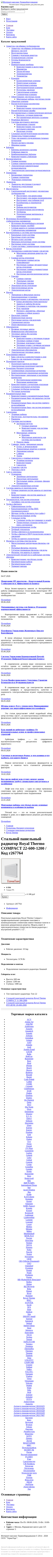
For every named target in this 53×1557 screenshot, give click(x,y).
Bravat (29, 1070)
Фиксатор (29, 1480)
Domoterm (29, 1111)
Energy (29, 1130)
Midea (29, 1231)
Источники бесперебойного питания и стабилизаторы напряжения (23, 220)
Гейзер (29, 1427)
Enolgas (29, 1132)
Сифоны (20, 453)
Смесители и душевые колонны (25, 458)
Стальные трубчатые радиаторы (25, 389)
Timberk (29, 1355)
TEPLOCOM (29, 1342)
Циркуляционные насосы (22, 324)
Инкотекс (29, 1434)
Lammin (29, 1220)
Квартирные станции (25, 124)
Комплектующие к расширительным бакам (30, 396)
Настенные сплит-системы (23, 244)
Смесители (21, 465)
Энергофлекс (29, 1487)
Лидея (29, 1441)
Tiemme (29, 1353)
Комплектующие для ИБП (22, 226)
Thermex (29, 1351)
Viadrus (29, 1376)
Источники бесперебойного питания (27, 223)
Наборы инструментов (26, 207)
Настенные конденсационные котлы (32, 274)
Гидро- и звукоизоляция (26, 446)
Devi (29, 1105)
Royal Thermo (12, 832)
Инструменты (12, 189)
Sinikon (29, 1312)
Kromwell (29, 1213)
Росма (29, 1452)
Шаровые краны (18, 145)
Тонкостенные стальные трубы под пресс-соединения (31, 523)
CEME (29, 1084)
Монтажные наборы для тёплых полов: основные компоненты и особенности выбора (24, 806)
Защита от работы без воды (28, 304)
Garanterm (29, 1151)
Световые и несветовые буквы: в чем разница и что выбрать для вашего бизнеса (25, 756)
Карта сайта (11, 37)
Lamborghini (29, 1217)
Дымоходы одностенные (22, 186)
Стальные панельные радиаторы (25, 387)
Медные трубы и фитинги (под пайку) (28, 513)
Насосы (9, 292)
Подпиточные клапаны (26, 85)
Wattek (29, 1385)
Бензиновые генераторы (22, 175)
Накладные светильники (27, 479)
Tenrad (29, 1339)
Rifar (29, 1289)
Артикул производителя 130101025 (29, 1406)
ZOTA (29, 1399)
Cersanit (29, 1086)
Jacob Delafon (29, 1190)
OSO (29, 1263)
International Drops (29, 1185)
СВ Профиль (29, 1464)
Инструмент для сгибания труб (30, 200)
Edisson (29, 1121)
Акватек (29, 1404)
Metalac (29, 1229)
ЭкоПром (29, 1484)
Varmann (29, 1374)
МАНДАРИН (29, 1443)
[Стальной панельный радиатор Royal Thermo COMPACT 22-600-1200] (11, 883)
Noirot (29, 1254)
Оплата (9, 32)
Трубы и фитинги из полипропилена (27, 532)
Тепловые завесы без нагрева (24, 334)
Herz (29, 1176)
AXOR (29, 1052)
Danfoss (29, 1095)
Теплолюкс (29, 1468)
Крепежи (26, 435)
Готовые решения (29, 426)
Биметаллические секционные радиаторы (29, 373)
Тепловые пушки (18, 336)
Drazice (29, 1114)
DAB (29, 1091)
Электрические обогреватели (24, 350)
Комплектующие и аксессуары (29, 67)
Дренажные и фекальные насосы (25, 295)
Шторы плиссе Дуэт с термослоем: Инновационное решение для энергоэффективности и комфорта (24, 707)
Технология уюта (29, 1473)
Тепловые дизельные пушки (28, 343)
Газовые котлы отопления (22, 258)
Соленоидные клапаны (26, 94)
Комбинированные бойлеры (23, 154)
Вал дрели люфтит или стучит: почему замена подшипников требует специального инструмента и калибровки (25, 781)
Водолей (29, 1422)
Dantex (29, 1098)
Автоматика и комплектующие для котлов (29, 251)
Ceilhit (29, 1082)
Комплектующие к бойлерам (24, 156)
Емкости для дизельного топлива (25, 359)
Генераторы (11, 173)
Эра (29, 1489)
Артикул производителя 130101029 (29, 1413)
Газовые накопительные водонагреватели (29, 163)
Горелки (15, 276)
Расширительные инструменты (30, 209)
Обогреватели (12, 327)
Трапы (19, 456)
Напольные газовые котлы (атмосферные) (28, 261)
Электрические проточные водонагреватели (30, 170)
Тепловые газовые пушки (27, 341)
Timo (29, 1358)
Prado (29, 1273)
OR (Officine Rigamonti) (29, 1261)
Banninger (29, 1059)
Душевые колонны (24, 460)
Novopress (29, 1256)
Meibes (29, 1227)
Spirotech (29, 1321)
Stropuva (29, 1330)
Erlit (29, 1135)
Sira (29, 1314)
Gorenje (29, 1162)
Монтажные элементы (26, 433)
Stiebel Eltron (29, 1326)
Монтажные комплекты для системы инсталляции (34, 438)
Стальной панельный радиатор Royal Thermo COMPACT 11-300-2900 (26, 999)
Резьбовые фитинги (20, 120)
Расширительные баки (16, 394)
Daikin (29, 1093)
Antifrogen (29, 1026)
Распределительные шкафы (23, 110)
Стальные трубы (18, 518)
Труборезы (21, 212)
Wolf (29, 1392)
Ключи (19, 205)
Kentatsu (29, 1199)
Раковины (15, 419)
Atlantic (29, 1045)
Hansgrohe (29, 1174)
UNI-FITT (29, 1360)
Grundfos (29, 1167)
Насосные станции (19, 315)
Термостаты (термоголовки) (23, 136)
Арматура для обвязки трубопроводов (23, 46)
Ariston (29, 1040)
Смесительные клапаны (26, 92)
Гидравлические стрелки (22, 58)
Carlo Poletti (29, 1079)
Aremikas (29, 1038)
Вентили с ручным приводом (29, 115)
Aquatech (29, 1031)
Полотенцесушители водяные (24, 364)
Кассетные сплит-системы (22, 237)
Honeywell (29, 1178)
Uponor (29, 1365)
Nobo (29, 1250)
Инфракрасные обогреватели (24, 331)
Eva (29, 1141)
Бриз (29, 1420)
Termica (29, 1344)
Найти (4, 14)
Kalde (29, 1194)
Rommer (29, 1296)
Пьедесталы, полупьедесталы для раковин (29, 417)
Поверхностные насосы (21, 318)
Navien (29, 1238)
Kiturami (29, 1204)
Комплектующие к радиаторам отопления (29, 384)
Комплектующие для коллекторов (31, 108)
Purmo (29, 1277)
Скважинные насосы (20, 322)
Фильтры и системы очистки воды (21, 541)
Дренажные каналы (25, 451)
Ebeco (29, 1118)
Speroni (29, 1319)
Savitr (29, 1305)
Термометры (21, 76)
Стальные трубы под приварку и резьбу (33, 520)
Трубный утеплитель (20, 529)
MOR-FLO (29, 1236)
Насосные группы (24, 131)
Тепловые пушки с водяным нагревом (33, 345)
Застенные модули (24, 423)
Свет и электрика (13, 472)
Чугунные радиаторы (20, 391)
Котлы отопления (14, 249)
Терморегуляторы (19, 566)
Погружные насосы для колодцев (26, 320)
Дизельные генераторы (21, 179)
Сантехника (11, 412)
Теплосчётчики (23, 71)
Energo (29, 1128)
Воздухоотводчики (19, 53)
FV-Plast (29, 1148)
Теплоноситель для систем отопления (22, 499)
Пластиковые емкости (15, 354)
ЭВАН (29, 1482)
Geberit (29, 1155)
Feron (29, 1144)
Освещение (16, 474)
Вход (8, 19)
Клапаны (15, 78)
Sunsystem (29, 1332)
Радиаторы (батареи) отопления (20, 368)
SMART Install (29, 1316)
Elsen (29, 1125)
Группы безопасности (20, 60)
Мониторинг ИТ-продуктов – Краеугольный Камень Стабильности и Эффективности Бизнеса (25, 582)
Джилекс (29, 1429)
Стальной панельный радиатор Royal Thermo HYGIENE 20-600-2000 (26, 1004)
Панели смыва (22, 442)
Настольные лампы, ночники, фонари (33, 481)
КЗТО (29, 1436)
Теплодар (29, 1466)
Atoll (29, 1047)
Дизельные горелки (25, 281)
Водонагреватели (13, 159)
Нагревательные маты (21, 564)
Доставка (10, 30)
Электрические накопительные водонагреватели (25, 167)
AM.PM (29, 1024)
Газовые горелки (23, 278)
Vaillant (29, 1367)
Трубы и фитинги (14, 504)
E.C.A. (29, 1116)
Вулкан (29, 1425)
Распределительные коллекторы (25, 104)
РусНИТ (29, 1457)
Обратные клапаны (19, 101)
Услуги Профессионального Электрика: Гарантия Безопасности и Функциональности (24, 681)
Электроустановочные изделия (24, 486)
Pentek (29, 1270)
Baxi (29, 1061)
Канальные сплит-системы (23, 235)
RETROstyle (29, 1286)
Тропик (29, 1477)
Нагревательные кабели (21, 562)
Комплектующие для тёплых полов (26, 559)
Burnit (29, 1077)
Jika (29, 1192)
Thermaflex (29, 1349)
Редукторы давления (25, 90)
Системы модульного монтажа (24, 122)
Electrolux (29, 1123)
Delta (29, 1102)
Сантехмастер (29, 1461)
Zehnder (29, 1397)
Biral (29, 1063)
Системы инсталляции (21, 421)
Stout (29, 1328)
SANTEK (29, 1303)
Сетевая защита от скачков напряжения (28, 228)
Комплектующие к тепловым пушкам (33, 338)
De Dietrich (29, 1100)
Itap (29, 1187)
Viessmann (29, 1381)
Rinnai (29, 1291)
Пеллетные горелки (25, 283)
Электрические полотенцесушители (27, 366)
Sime (29, 1309)
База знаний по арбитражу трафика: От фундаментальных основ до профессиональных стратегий (23, 732)
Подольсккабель (29, 1448)
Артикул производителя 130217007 (29, 1415)
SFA (29, 1307)
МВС (29, 1445)
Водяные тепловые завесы (22, 329)
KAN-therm (29, 1197)
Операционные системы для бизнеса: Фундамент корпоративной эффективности (24, 608)
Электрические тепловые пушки (30, 348)
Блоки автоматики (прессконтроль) (31, 301)
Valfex (29, 1369)
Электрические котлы (20, 290)
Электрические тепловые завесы (25, 352)
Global (29, 1160)
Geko (29, 1158)
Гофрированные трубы (21, 506)
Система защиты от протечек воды (21, 488)
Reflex (29, 1282)
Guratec (29, 1169)
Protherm (29, 1275)
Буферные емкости (19, 152)
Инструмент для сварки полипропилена (34, 198)
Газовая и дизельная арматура (24, 55)
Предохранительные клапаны (29, 87)
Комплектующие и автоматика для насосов (30, 299)
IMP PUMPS (29, 1183)
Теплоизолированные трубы (23, 527)
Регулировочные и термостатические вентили (31, 113)
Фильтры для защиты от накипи (25, 552)
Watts (29, 1388)
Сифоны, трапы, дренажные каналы (27, 444)
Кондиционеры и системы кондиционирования (27, 232)
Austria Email (29, 1049)
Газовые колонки (18, 161)
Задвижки (15, 62)
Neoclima (29, 1240)
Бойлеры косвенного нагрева (24, 150)
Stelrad (29, 1323)
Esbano (29, 1137)
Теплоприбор (29, 1471)
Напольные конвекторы (26, 382)
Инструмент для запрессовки (29, 196)
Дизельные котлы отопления (24, 285)
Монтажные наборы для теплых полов (33, 99)
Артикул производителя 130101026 (29, 1408)
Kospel (29, 1210)
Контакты (10, 35)
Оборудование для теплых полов (25, 97)
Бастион (29, 1418)
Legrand (29, 1222)
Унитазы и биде (18, 469)
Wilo (29, 1390)
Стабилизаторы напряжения (23, 230)
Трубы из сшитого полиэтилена (25, 539)
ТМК (29, 1475)
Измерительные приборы (22, 64)
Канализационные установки (24, 297)
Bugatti (29, 1075)
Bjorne (29, 1065)
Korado (29, 1208)
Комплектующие (23, 463)
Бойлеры (10, 147)
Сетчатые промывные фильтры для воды (29, 550)
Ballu (29, 1054)
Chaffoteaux (29, 1088)
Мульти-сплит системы (21, 239)
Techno (29, 1337)
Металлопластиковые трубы (23, 516)
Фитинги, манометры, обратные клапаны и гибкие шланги (30, 312)
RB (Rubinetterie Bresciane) (29, 1280)
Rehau (29, 1284)
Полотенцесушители (15, 361)
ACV (29, 1019)
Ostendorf (29, 1266)
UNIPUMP (29, 1362)
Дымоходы (11, 182)
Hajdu (29, 1171)
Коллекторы (21, 106)
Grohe (29, 1164)
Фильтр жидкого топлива (22, 143)
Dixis (29, 1109)
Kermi (29, 1201)
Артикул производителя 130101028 (29, 1411)
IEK (29, 1181)
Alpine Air (29, 1022)
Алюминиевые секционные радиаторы (28, 371)
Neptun (29, 1243)
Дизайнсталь (29, 1431)
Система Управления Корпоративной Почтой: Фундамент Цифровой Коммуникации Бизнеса (22, 657)
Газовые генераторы (20, 177)
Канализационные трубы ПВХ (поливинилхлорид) (24, 510)
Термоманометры (24, 74)
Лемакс (29, 1438)
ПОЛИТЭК (29, 1450)
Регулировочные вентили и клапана (32, 117)
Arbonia (29, 1036)
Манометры (21, 69)
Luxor (29, 1224)
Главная (9, 25)
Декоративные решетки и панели (31, 449)
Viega (29, 1378)
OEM (29, 1259)
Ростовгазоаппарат (29, 1454)
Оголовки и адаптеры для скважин (31, 306)
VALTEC (29, 1372)
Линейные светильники (27, 476)
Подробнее (6, 600)
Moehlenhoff (29, 1233)
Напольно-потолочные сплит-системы (28, 242)
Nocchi (29, 1252)
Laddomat (29, 1215)
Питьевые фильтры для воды (24, 548)
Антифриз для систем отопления (25, 502)
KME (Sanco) (29, 1206)
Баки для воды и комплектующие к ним (28, 357)
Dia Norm (29, 1107)
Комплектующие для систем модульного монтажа (28, 128)
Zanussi (29, 1395)
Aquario (29, 1029)
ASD (29, 1042)
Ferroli (29, 1146)
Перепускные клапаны (26, 83)
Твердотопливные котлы (22, 288)
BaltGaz (29, 1056)
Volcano (29, 1383)
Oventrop (29, 1268)
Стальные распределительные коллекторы (29, 133)
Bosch (29, 1068)
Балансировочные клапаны (28, 81)
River (29, 1293)
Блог (8, 28)
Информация (12, 908)
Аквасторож (29, 1401)
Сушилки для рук (19, 467)
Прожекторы (22, 483)
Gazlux (29, 1153)
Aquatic (29, 1033)
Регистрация (11, 21)
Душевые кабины (19, 414)
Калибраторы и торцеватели (28, 203)
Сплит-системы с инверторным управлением (31, 246)
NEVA (29, 1245)
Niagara (29, 1247)
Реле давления (22, 308)
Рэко (29, 1459)
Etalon (29, 1139)
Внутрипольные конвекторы (29, 380)
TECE (29, 1335)
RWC (29, 1300)
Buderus (29, 1072)
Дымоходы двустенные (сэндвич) (26, 184)
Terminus (29, 1346)
